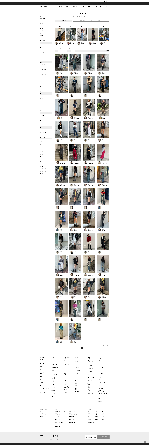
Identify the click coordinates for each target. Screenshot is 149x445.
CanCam (89, 419)
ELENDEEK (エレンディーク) (59, 420)
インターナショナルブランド (102, 394)
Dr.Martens (100, 401)
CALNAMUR (42, 52)
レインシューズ (100, 370)
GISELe (96, 416)
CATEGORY (59, 6)
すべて (41, 16)
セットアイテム (100, 387)
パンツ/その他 (77, 370)
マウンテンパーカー (67, 383)
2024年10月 (92, 9)
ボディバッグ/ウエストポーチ (91, 362)
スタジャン (65, 384)
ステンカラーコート (67, 376)
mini (89, 416)
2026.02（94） (43, 161)
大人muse (96, 411)
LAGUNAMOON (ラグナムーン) (73, 414)
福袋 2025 (41, 416)
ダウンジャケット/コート (67, 368)
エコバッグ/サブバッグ (90, 368)
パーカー (41, 365)
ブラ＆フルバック (101, 374)
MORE (103, 413)
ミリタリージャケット (67, 365)
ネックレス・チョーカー (56, 375)
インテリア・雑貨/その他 (68, 390)
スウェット (42, 373)
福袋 (76, 388)
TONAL (41, 55)
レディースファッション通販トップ (45, 9)
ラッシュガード (77, 386)
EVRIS (41, 42)
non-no (96, 417)
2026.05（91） (43, 154)
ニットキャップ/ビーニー (91, 377)
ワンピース (42, 88)
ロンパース (53, 361)
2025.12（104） (43, 166)
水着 (76, 383)
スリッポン (100, 365)
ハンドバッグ (89, 364)
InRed (89, 413)
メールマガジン (101, 6)
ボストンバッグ (89, 360)
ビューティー (89, 381)
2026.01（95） (43, 163)
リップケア (88, 386)
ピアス (53, 380)
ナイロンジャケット (67, 381)
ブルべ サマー (42, 134)
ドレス (53, 358)
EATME (41, 45)
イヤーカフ (53, 387)
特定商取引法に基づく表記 (52, 439)
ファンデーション (89, 390)
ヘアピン (76, 379)
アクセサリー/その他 (55, 388)
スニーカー (100, 364)
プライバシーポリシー (43, 439)
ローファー (100, 368)
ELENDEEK (42, 47)
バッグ (41, 96)
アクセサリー (54, 369)
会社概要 (58, 439)
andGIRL (103, 420)
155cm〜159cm (43, 69)
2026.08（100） (43, 146)
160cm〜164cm (43, 71)
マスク (41, 386)
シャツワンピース (54, 363)
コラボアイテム (66, 392)
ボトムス (88, 9)
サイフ (41, 385)
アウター (41, 91)
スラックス (77, 367)
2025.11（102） (43, 168)
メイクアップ (89, 389)
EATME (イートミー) (72, 419)
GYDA (41, 33)
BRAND (67, 6)
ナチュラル (42, 120)
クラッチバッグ (89, 365)
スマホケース (42, 382)
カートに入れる (106, 6)
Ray (89, 417)
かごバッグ (88, 369)
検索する (108, 6)
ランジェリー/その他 (101, 377)
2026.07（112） (43, 149)
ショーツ (99, 376)
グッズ (41, 103)
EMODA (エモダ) (71, 413)
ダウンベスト (66, 370)
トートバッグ (89, 357)
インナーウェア (42, 375)
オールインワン (54, 360)
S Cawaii (103, 411)
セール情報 (41, 413)
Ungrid (41, 28)
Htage (53, 397)
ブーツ (99, 357)
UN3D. (41, 50)
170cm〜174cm (43, 76)
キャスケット (89, 378)
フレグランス (89, 384)
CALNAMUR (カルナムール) (59, 422)
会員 (98, 6)
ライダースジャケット (67, 364)
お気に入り (103, 6)
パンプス (99, 360)
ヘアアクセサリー (78, 371)
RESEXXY (42, 37)
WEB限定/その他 (101, 391)
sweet (103, 419)
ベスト (65, 360)
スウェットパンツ (78, 365)
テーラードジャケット (67, 357)
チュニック (42, 372)
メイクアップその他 (90, 393)
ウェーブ (41, 117)
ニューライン (54, 393)
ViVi (96, 413)
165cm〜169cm (43, 74)
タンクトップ (42, 370)
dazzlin (41, 23)
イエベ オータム (43, 132)
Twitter (106, 1)
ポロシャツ (42, 376)
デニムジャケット (66, 363)
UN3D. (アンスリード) (72, 420)
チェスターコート (66, 378)
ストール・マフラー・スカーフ (56, 372)
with (96, 414)
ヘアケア (88, 383)
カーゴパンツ (77, 363)
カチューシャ (77, 376)
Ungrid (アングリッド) (58, 414)
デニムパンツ (77, 368)
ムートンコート (66, 380)
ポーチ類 (41, 381)
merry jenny (42, 40)
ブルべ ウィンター (43, 137)
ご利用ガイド (96, 6)
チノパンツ (77, 364)
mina (103, 416)
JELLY (89, 414)
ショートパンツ (77, 361)
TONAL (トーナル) (72, 422)
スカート (76, 357)
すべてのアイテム (43, 355)
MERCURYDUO (43, 18)
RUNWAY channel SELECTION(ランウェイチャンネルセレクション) (60, 424)
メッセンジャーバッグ (90, 366)
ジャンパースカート (55, 364)
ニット (41, 360)
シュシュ (76, 380)
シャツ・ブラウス (43, 366)
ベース (88, 392)
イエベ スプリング (43, 129)
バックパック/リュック (90, 358)
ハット (88, 375)
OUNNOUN (53, 395)
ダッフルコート (66, 371)
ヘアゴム (76, 373)
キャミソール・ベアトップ (44, 369)
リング (53, 381)
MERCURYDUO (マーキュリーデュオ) (60, 411)
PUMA (99, 398)
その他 (41, 105)
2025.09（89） (43, 173)
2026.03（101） (43, 159)
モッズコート (66, 373)
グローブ (53, 378)
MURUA (41, 21)
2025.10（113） (43, 171)
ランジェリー (100, 373)
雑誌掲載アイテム (91, 422)
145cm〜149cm (43, 64)
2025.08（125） (43, 176)
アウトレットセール (43, 414)
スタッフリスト (100, 20)
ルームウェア (100, 379)
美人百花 (96, 420)
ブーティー (100, 361)
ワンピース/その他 (55, 367)
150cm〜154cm (43, 67)
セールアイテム (42, 357)
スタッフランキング (82, 20)
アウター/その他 (66, 387)
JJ (102, 417)
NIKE (99, 400)
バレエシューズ (100, 367)
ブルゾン (65, 358)
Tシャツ (41, 367)
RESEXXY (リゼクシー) (58, 417)
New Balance (100, 402)
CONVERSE (100, 397)
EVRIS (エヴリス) (57, 419)
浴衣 (99, 383)
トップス (41, 86)
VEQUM (53, 396)
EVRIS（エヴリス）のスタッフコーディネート (78, 9)
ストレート (42, 115)
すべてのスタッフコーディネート (57, 9)
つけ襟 (53, 385)
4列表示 (108, 50)
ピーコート (65, 374)
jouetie (41, 35)
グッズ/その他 (42, 392)
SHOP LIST (90, 6)
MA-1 (64, 367)
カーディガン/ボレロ (43, 363)
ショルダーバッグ (89, 371)
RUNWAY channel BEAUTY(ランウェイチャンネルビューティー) (75, 424)
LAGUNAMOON (43, 30)
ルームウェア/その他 (101, 382)
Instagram (108, 1)
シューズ (41, 98)
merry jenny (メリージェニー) (73, 417)
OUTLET (82, 6)
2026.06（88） (43, 151)
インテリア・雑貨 (66, 389)
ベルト (53, 370)
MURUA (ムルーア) (72, 411)
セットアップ (54, 390)
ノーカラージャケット (67, 361)
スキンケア (88, 387)
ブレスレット (54, 383)
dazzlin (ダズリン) (57, 413)
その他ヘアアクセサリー (79, 382)
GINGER (96, 419)
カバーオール (66, 386)
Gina (103, 414)
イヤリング (53, 384)
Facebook (104, 1)
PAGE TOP (145, 442)
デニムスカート (77, 358)
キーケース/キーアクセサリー (44, 389)
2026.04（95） (43, 156)
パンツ (76, 360)
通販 (40, 411)
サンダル (99, 358)
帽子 (87, 372)
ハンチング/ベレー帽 (90, 380)
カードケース (42, 390)
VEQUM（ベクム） (57, 426)
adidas (99, 395)
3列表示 (106, 50)
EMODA (41, 25)
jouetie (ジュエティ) (72, 416)
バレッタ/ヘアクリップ (78, 377)
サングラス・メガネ (55, 374)
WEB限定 (99, 390)
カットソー (42, 362)
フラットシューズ (101, 363)
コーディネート (64, 20)
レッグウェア (54, 377)
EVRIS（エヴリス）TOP (66, 9)
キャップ (88, 374)
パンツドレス (54, 365)
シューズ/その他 (101, 371)
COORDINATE (75, 6)
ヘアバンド (77, 374)
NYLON (89, 420)
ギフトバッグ (77, 391)
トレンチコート (66, 377)
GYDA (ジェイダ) (57, 416)
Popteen (89, 411)
